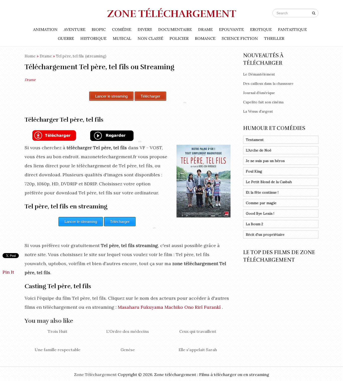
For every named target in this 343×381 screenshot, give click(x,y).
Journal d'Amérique (259, 93)
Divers (145, 29)
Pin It (8, 272)
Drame (205, 29)
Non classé (150, 38)
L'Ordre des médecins (127, 331)
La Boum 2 (254, 224)
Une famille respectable (57, 349)
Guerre (66, 38)
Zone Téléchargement (171, 14)
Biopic (99, 29)
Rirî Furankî (208, 307)
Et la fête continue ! (262, 192)
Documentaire (175, 29)
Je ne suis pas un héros (265, 161)
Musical (122, 38)
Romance (205, 38)
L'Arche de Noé (258, 150)
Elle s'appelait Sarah (198, 349)
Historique (93, 38)
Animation (45, 29)
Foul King (254, 171)
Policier (179, 38)
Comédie (121, 29)
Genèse (128, 349)
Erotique (261, 29)
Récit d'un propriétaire (265, 234)
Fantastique (292, 29)
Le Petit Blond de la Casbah (269, 182)
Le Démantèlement (259, 74)
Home (30, 56)
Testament (255, 139)
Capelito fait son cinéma (263, 102)
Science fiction (240, 38)
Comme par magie (261, 203)
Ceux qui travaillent (197, 331)
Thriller (274, 38)
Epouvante (231, 29)
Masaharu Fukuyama (140, 307)
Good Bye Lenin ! (260, 213)
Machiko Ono (179, 307)
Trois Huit (57, 331)
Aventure (74, 29)
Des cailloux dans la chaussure (268, 83)
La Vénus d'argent (258, 111)
